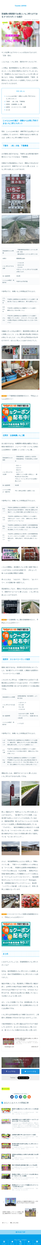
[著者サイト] (12, 1097)
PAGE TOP (21, 1232)
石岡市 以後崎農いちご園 (14, 104)
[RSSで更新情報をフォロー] (29, 1097)
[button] (37, 588)
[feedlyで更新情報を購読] (25, 1097)
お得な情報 (6, 1088)
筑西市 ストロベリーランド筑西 (16, 107)
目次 (17, 91)
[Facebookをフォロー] (20, 1097)
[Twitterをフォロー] (16, 1097)
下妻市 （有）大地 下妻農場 (15, 101)
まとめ (8, 110)
